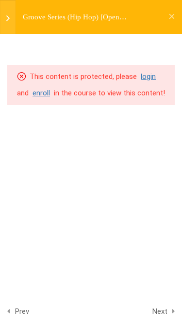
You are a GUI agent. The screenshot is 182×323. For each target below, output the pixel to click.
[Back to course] (172, 17)
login (148, 76)
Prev (22, 311)
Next (159, 311)
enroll (41, 93)
